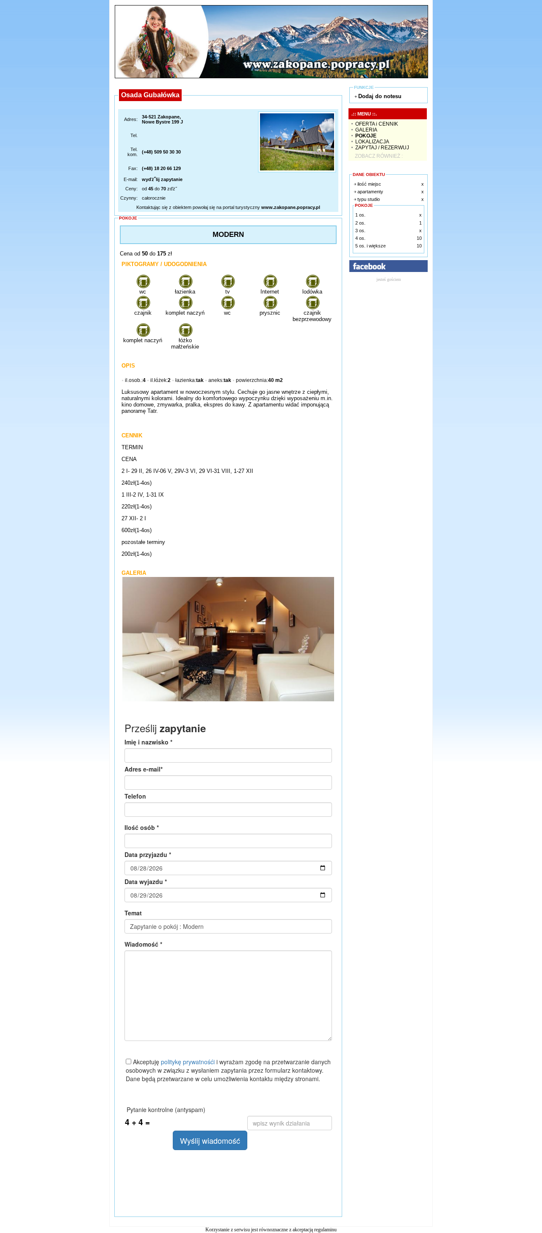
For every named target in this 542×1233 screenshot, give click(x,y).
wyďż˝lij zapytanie (162, 179)
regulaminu (325, 1230)
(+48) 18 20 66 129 (161, 168)
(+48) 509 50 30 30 (161, 151)
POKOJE (365, 136)
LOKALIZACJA (372, 142)
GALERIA (366, 130)
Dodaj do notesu (379, 96)
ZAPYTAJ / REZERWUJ (382, 148)
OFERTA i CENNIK (376, 124)
